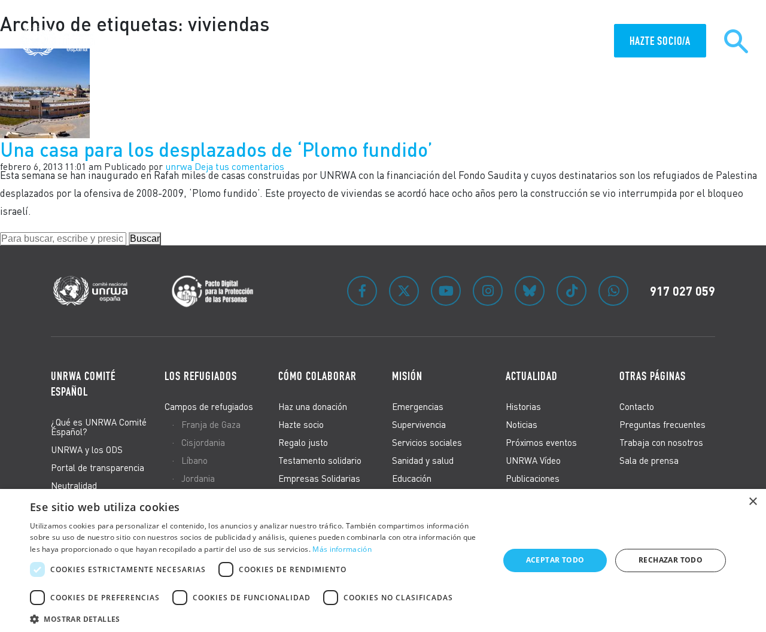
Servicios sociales (427, 442)
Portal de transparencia (97, 467)
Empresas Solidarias (319, 478)
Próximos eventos (541, 442)
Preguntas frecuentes (662, 424)
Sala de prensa (649, 460)
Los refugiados (201, 376)
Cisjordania (203, 442)
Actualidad (575, 41)
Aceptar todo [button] (555, 560)
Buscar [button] (145, 238)
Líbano (194, 460)
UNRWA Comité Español (83, 384)
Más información (342, 549)
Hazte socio (301, 424)
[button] (257, 617)
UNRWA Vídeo (533, 460)
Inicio (213, 41)
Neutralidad (74, 485)
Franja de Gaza (211, 424)
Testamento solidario (319, 460)
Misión (523, 41)
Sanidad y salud (423, 460)
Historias (523, 406)
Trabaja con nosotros (661, 442)
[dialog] (383, 560)
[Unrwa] (59, 41)
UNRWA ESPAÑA (385, 41)
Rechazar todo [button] (671, 560)
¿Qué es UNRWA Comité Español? (99, 426)
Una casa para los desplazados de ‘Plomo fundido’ (216, 149)
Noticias (521, 424)
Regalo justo (303, 442)
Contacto (636, 406)
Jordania (198, 478)
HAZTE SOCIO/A (660, 41)
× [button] (752, 501)
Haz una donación (312, 406)
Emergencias (417, 406)
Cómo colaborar (461, 41)
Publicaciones (533, 478)
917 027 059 (682, 291)
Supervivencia (419, 424)
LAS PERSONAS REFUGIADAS (291, 41)
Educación (411, 478)
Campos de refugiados (209, 406)
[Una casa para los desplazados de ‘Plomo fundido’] (45, 92)
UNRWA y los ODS (87, 449)
